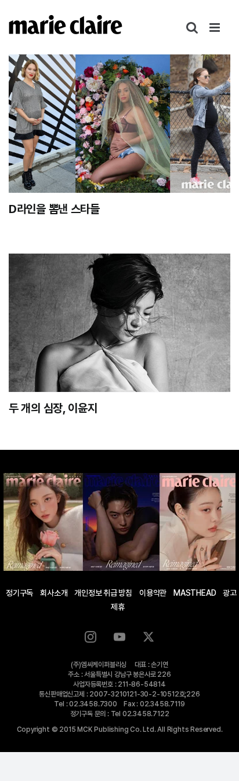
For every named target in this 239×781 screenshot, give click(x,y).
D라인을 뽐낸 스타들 (54, 209)
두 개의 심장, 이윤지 (53, 408)
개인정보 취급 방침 (103, 592)
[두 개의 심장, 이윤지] (119, 323)
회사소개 (53, 592)
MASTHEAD (194, 592)
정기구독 (19, 592)
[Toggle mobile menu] (215, 27)
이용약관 (152, 592)
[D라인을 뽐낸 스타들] (119, 123)
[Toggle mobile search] (192, 27)
